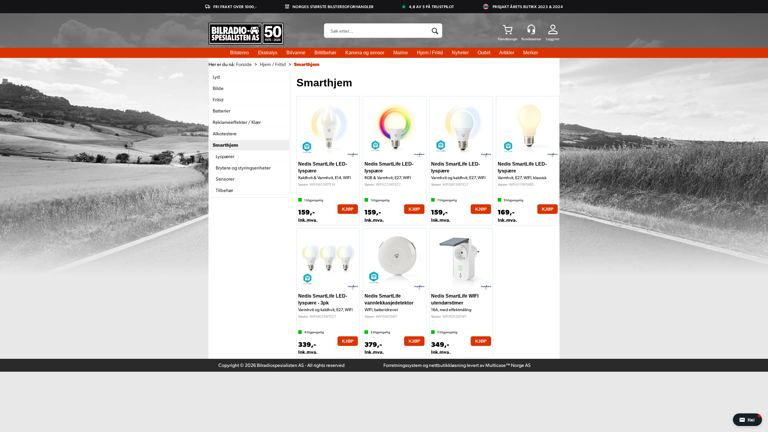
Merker (530, 52)
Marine (400, 52)
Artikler (506, 52)
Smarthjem (307, 64)
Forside (244, 64)
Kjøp (347, 209)
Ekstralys (268, 52)
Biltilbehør (325, 52)
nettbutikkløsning (447, 365)
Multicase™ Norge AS (508, 365)
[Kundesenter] (531, 29)
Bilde (218, 88)
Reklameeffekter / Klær (237, 122)
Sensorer (225, 179)
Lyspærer (225, 156)
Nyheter (460, 52)
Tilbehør (224, 190)
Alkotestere (225, 133)
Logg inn (553, 39)
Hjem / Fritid (430, 52)
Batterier (221, 110)
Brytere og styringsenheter (243, 167)
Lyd (216, 77)
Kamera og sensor (364, 52)
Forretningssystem (402, 365)
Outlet (484, 52)
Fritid (218, 99)
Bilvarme (295, 52)
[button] (747, 419)
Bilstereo (239, 52)
